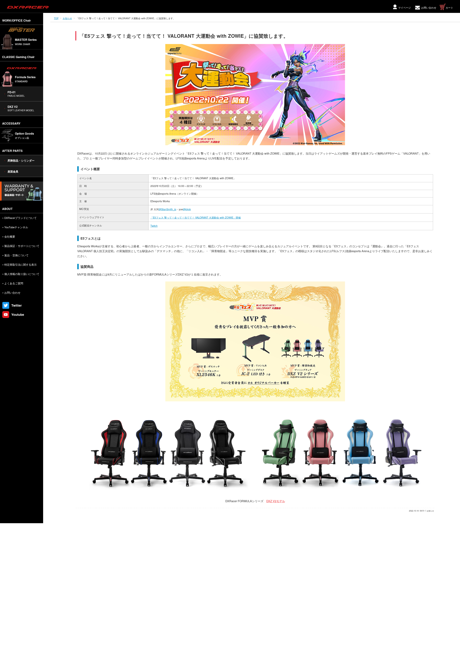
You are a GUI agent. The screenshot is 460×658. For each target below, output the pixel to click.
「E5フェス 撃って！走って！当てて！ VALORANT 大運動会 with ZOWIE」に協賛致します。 (183, 35)
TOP (56, 18)
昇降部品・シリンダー (21, 160)
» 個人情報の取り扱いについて (20, 274)
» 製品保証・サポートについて (20, 246)
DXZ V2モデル (275, 501)
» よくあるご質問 (12, 283)
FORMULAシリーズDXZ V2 (170, 274)
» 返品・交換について (15, 255)
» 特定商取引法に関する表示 (19, 264)
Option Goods (24, 135)
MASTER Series (26, 42)
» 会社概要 (8, 236)
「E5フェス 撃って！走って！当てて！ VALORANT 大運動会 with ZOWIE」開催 (195, 217)
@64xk (187, 209)
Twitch (154, 226)
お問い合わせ (428, 7)
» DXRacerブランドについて (19, 218)
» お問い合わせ (11, 292)
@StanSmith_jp (167, 209)
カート (449, 7)
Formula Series (25, 79)
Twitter (16, 305)
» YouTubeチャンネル (15, 227)
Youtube (17, 314)
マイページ (404, 7)
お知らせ (67, 18)
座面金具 (13, 171)
